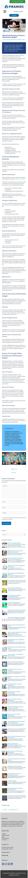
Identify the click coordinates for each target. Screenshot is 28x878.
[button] (5, 11)
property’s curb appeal (20, 178)
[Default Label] (9, 863)
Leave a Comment (6, 39)
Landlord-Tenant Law (15, 138)
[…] (8, 548)
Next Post (14, 472)
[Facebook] (3, 863)
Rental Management (13, 809)
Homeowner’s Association (8, 380)
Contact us (4, 839)
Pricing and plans (5, 835)
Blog (3, 836)
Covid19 (5, 809)
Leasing (3, 833)
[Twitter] (6, 863)
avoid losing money (8, 78)
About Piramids (5, 838)
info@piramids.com (6, 852)
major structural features (12, 281)
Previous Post (14, 469)
